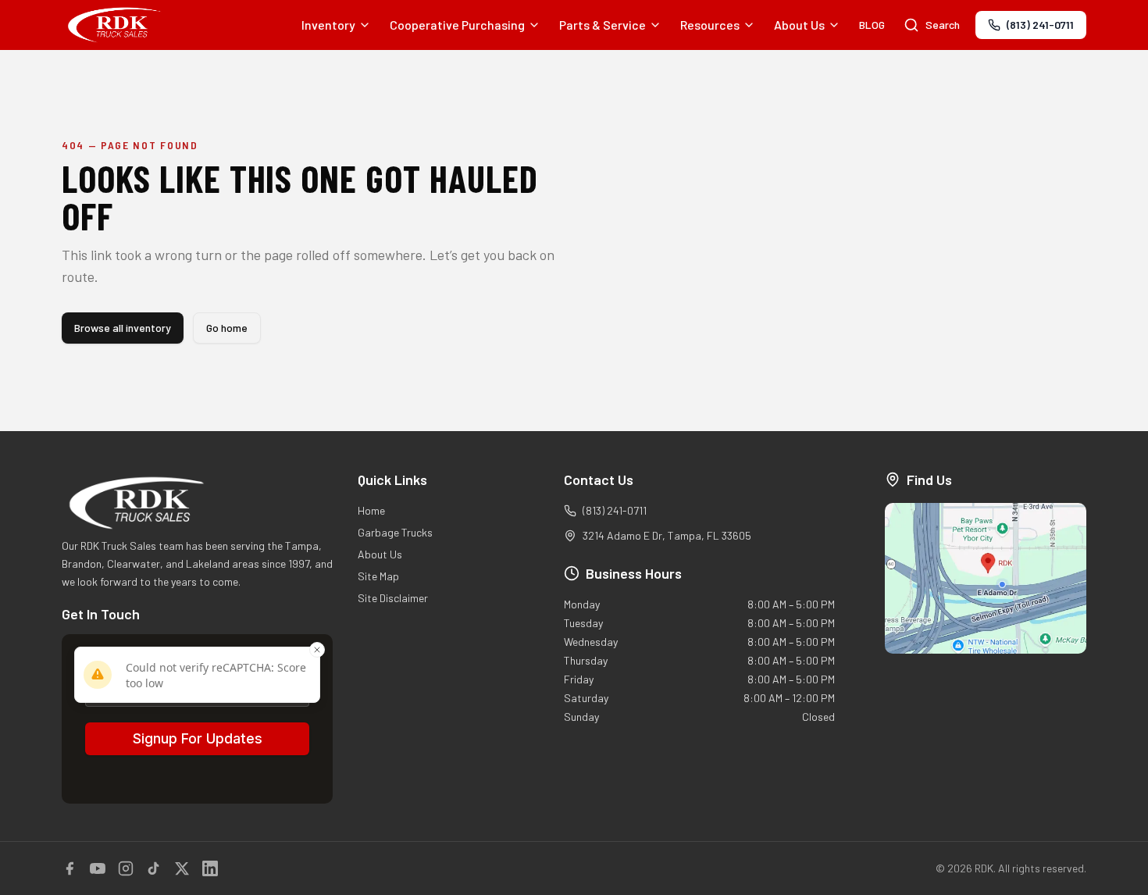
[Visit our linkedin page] (210, 868)
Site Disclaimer (393, 597)
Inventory (328, 24)
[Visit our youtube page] (97, 868)
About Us (799, 24)
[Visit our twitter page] (182, 868)
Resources (710, 24)
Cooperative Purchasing (457, 24)
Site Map (378, 576)
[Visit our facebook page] (69, 868)
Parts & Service (602, 24)
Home (371, 510)
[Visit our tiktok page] (154, 868)
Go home (227, 327)
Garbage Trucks (395, 532)
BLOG (872, 24)
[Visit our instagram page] (126, 868)
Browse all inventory (122, 327)
